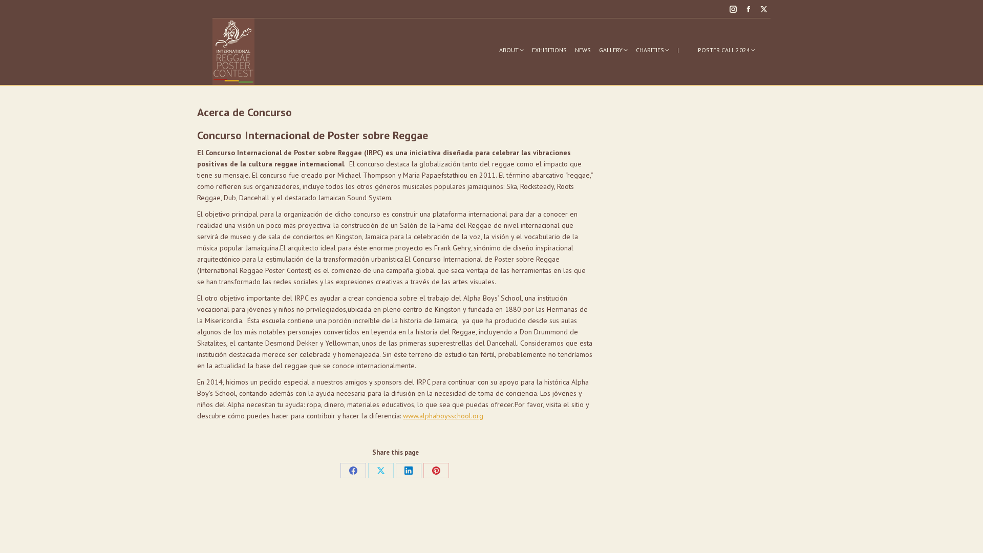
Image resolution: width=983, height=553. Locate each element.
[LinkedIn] (408, 470)
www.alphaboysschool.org (443, 415)
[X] (381, 470)
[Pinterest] (436, 470)
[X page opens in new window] (764, 9)
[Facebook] (353, 470)
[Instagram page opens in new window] (733, 9)
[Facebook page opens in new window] (748, 9)
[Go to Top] (967, 537)
